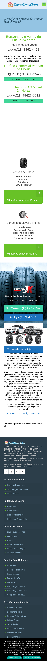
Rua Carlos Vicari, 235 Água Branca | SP (23, 413)
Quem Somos (13, 510)
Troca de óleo (13, 624)
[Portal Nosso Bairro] (23, 4)
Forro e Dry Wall (14, 578)
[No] (44, 650)
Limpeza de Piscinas (16, 532)
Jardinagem (12, 536)
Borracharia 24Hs (14, 612)
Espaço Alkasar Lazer (16, 485)
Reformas (11, 565)
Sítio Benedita (13, 493)
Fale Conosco (13, 506)
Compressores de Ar (16, 595)
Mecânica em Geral (15, 628)
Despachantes (13, 637)
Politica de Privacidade (17, 519)
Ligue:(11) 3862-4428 (23, 49)
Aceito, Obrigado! (14, 658)
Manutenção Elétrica (16, 586)
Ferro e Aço (12, 582)
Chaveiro (11, 540)
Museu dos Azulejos (16, 548)
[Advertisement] (23, 131)
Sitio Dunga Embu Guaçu (17, 489)
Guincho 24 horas (14, 608)
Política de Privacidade (32, 658)
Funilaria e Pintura (14, 633)
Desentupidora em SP (16, 570)
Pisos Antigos (13, 574)
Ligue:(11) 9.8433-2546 (23, 74)
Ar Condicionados (15, 553)
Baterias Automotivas (16, 616)
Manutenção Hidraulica (17, 590)
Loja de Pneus (13, 620)
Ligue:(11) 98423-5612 (23, 95)
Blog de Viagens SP (15, 515)
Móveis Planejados (15, 544)
